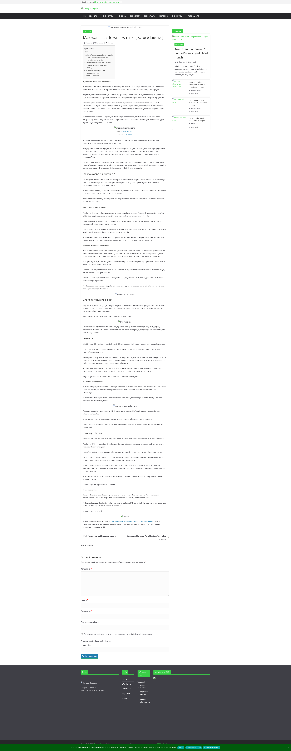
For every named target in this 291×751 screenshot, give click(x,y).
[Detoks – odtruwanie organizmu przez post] (179, 123)
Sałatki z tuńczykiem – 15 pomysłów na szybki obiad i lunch (191, 53)
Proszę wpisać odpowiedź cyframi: (95, 641)
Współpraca (126, 684)
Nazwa (84, 600)
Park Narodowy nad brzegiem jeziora (99, 536)
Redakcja (125, 679)
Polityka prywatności (211, 747)
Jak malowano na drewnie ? (98, 58)
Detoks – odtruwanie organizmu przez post (197, 119)
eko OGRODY (135, 16)
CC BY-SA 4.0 (128, 134)
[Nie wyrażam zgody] (288, 747)
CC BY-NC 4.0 (162, 744)
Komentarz (86, 569)
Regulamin (126, 693)
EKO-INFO (93, 16)
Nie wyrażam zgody (193, 747)
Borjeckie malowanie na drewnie (98, 63)
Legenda (92, 68)
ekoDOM (122, 16)
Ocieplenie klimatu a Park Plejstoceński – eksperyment (146, 538)
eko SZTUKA (177, 16)
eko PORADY (108, 16)
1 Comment (197, 90)
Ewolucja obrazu (94, 73)
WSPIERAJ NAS (193, 16)
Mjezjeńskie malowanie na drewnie (99, 55)
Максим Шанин (126, 131)
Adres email (86, 611)
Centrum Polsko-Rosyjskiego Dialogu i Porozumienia (131, 521)
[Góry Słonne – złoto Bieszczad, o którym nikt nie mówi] (179, 106)
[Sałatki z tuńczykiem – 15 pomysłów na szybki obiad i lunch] (191, 38)
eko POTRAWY (149, 16)
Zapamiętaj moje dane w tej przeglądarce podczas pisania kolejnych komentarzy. (118, 634)
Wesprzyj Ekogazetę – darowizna (142, 685)
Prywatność (126, 689)
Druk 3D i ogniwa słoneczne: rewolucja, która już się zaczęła (197, 84)
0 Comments (99, 43)
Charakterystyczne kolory (98, 65)
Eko (84, 16)
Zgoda (180, 747)
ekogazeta (89, 43)
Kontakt (125, 698)
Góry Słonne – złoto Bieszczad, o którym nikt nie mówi (198, 102)
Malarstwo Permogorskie (95, 70)
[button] (98, 16)
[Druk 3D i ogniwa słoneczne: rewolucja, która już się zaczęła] (179, 88)
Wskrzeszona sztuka (96, 60)
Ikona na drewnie (92, 76)
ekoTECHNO (163, 16)
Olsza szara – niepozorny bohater (106, 2)
